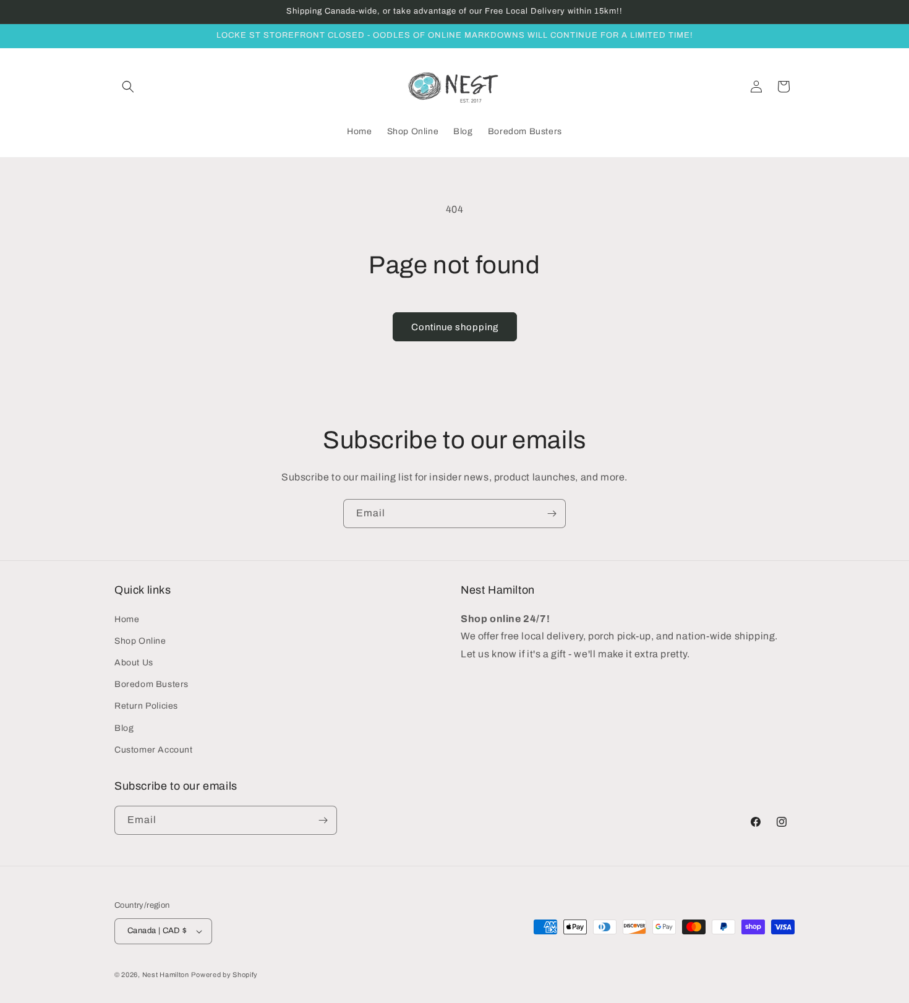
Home (126, 619)
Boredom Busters (151, 684)
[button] (128, 86)
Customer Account (153, 749)
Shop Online (140, 641)
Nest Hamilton (165, 974)
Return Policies (146, 706)
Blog (124, 728)
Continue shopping (454, 327)
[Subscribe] (551, 513)
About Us (133, 662)
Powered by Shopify (224, 974)
